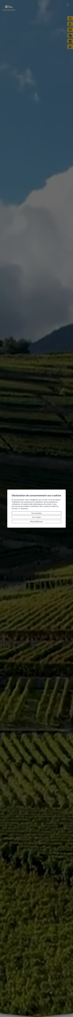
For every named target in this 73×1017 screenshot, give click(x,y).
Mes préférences (36, 521)
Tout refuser (36, 517)
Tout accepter (36, 513)
